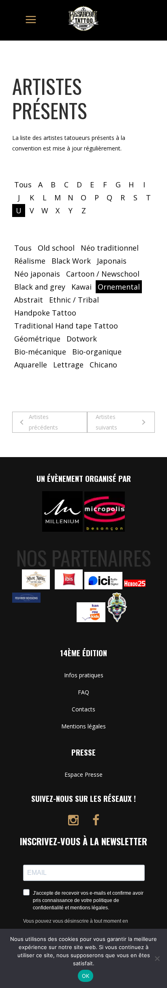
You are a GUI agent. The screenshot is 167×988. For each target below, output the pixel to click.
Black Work (71, 261)
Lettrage (68, 364)
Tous (23, 184)
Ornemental (119, 287)
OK (86, 976)
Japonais (111, 261)
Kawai (81, 287)
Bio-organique (97, 352)
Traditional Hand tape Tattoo (66, 326)
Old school (56, 248)
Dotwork (81, 339)
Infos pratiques (83, 675)
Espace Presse (83, 774)
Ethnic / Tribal (74, 300)
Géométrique (37, 339)
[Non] (157, 958)
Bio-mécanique (40, 352)
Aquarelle (30, 364)
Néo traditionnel (110, 248)
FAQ (83, 692)
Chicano (103, 364)
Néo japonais (37, 274)
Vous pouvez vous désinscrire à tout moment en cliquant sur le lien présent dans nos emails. (75, 926)
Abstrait (28, 300)
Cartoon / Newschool (102, 274)
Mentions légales (83, 726)
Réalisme (29, 261)
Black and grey (39, 287)
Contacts (83, 709)
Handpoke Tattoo (45, 313)
